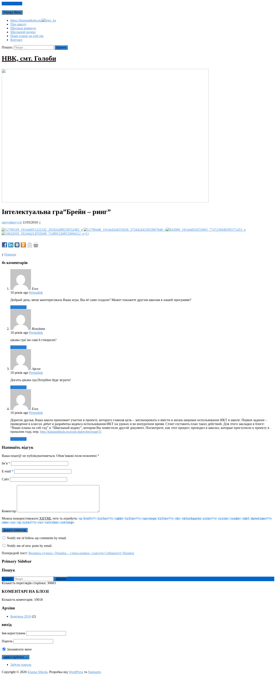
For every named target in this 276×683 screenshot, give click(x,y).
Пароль (7, 641)
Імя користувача (13, 633)
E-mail (7, 471)
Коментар (9, 511)
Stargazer (94, 672)
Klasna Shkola (37, 672)
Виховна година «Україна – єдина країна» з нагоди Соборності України (81, 553)
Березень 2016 (20, 616)
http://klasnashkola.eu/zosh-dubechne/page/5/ (71, 431)
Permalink (36, 292)
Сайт (5, 479)
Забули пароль (20, 664)
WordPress (76, 672)
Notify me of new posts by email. (29, 546)
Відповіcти (18, 307)
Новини (10, 254)
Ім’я (6, 463)
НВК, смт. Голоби (29, 58)
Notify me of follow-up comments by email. (37, 538)
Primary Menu (12, 12)
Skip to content (12, 3)
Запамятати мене (19, 649)
